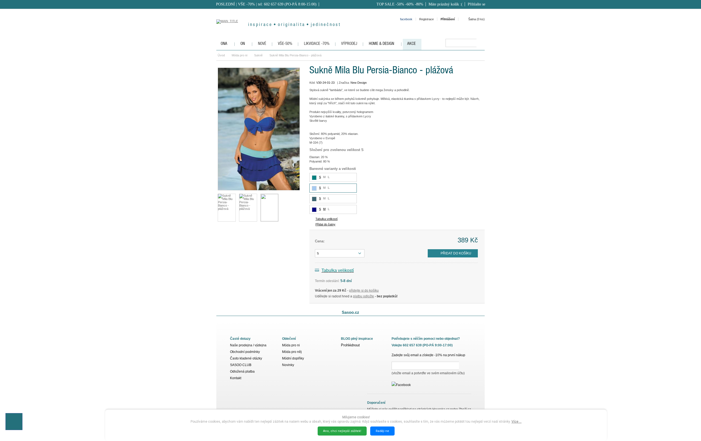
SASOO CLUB (240, 365)
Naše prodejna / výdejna (248, 345)
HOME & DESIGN (381, 44)
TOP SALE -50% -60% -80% (400, 4)
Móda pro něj (292, 352)
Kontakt (235, 378)
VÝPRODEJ (349, 44)
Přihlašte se (476, 4)
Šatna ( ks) (476, 19)
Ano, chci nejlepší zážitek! (342, 431)
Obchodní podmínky (245, 352)
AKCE (411, 44)
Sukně (258, 55)
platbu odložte (363, 296)
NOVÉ (262, 44)
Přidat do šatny (325, 224)
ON (242, 44)
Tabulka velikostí (326, 218)
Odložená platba (242, 371)
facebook (406, 19)
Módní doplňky (293, 358)
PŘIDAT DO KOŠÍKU (456, 253)
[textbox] (461, 43)
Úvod (221, 55)
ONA (224, 44)
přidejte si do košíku (364, 290)
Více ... (517, 421)
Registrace (426, 19)
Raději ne (382, 431)
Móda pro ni (239, 55)
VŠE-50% (285, 44)
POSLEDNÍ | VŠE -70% (235, 4)
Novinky (288, 365)
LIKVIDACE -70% (316, 44)
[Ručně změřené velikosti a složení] (269, 208)
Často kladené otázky (246, 358)
